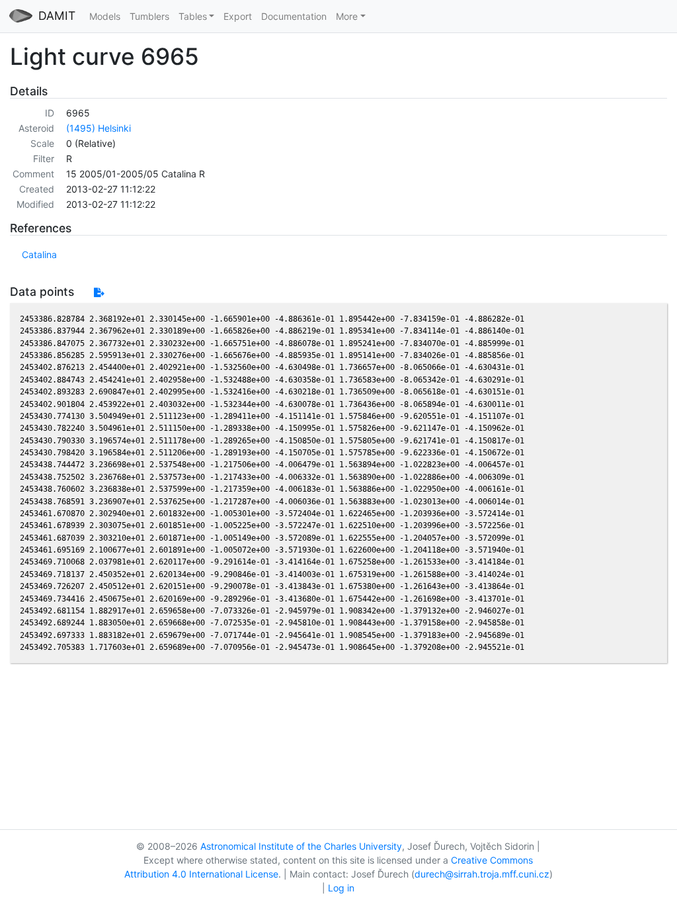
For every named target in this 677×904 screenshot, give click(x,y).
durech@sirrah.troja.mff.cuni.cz (482, 874)
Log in (341, 887)
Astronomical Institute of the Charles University (301, 846)
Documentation (294, 16)
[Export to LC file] (98, 292)
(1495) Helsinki (98, 128)
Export (237, 16)
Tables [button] (193, 16)
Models (104, 16)
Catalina (39, 254)
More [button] (347, 16)
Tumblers (149, 16)
